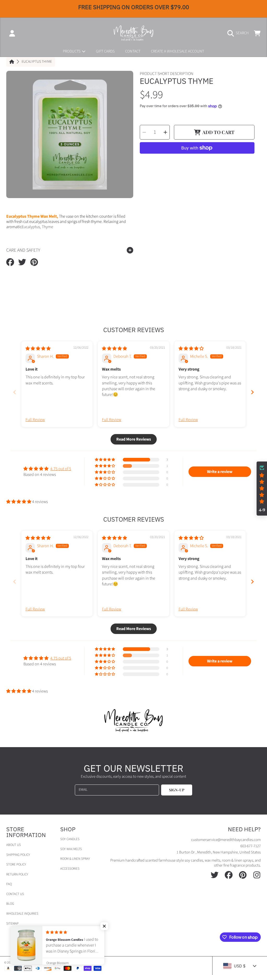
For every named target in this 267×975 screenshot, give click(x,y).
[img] (38, 348)
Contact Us (15, 894)
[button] (239, 33)
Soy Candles (70, 839)
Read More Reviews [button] (133, 439)
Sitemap (12, 923)
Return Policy (17, 874)
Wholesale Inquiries (22, 913)
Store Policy (16, 864)
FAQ (9, 884)
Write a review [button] (219, 472)
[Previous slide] (14, 392)
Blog (10, 903)
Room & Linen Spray (75, 858)
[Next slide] (252, 392)
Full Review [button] (35, 420)
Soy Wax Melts (71, 849)
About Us (13, 845)
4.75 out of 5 (60, 469)
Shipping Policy (18, 854)
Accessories (70, 868)
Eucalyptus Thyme (37, 62)
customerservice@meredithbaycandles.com (226, 840)
